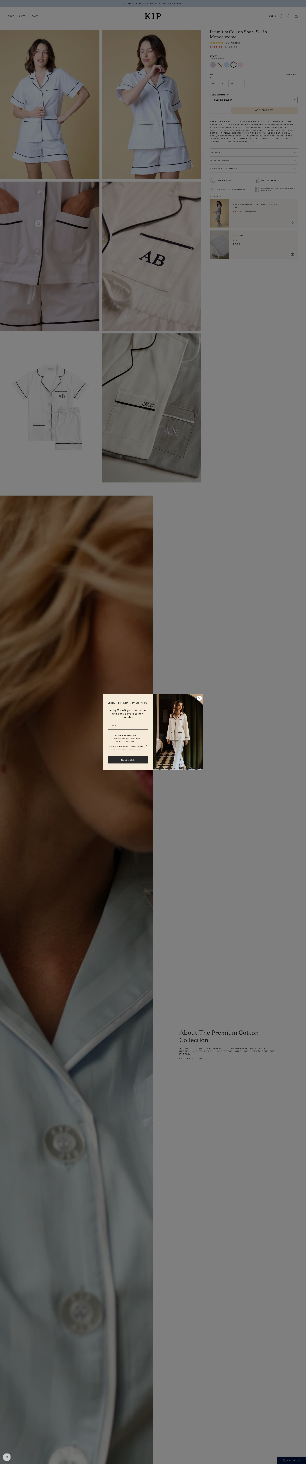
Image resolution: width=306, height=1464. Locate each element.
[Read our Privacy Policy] (146, 746)
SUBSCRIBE (128, 760)
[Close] (199, 698)
